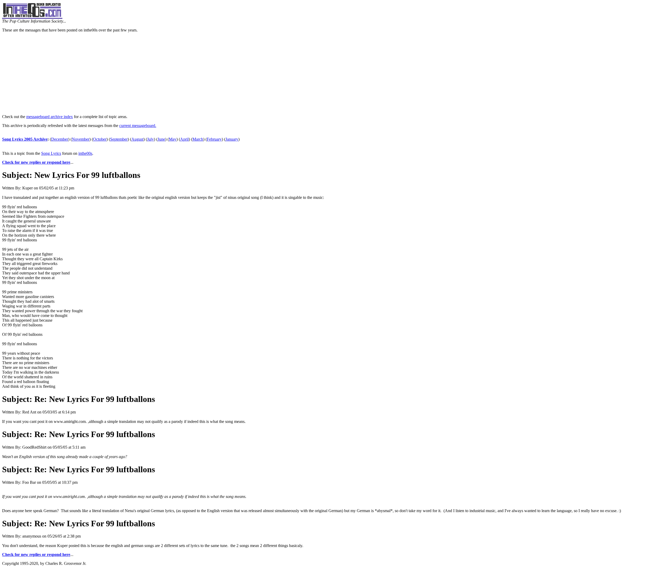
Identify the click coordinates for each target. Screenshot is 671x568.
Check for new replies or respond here (36, 162)
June (161, 139)
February (214, 139)
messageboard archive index (49, 116)
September (119, 139)
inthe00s (85, 153)
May (172, 139)
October (99, 139)
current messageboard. (137, 125)
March (197, 139)
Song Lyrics (51, 153)
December (59, 139)
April (184, 139)
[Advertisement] (335, 73)
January (231, 139)
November (80, 139)
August (137, 139)
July (150, 139)
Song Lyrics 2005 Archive (24, 139)
